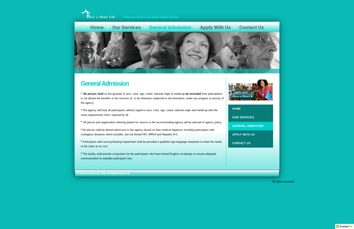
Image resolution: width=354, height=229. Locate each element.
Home (97, 27)
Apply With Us (215, 27)
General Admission (170, 27)
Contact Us (251, 27)
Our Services (126, 27)
